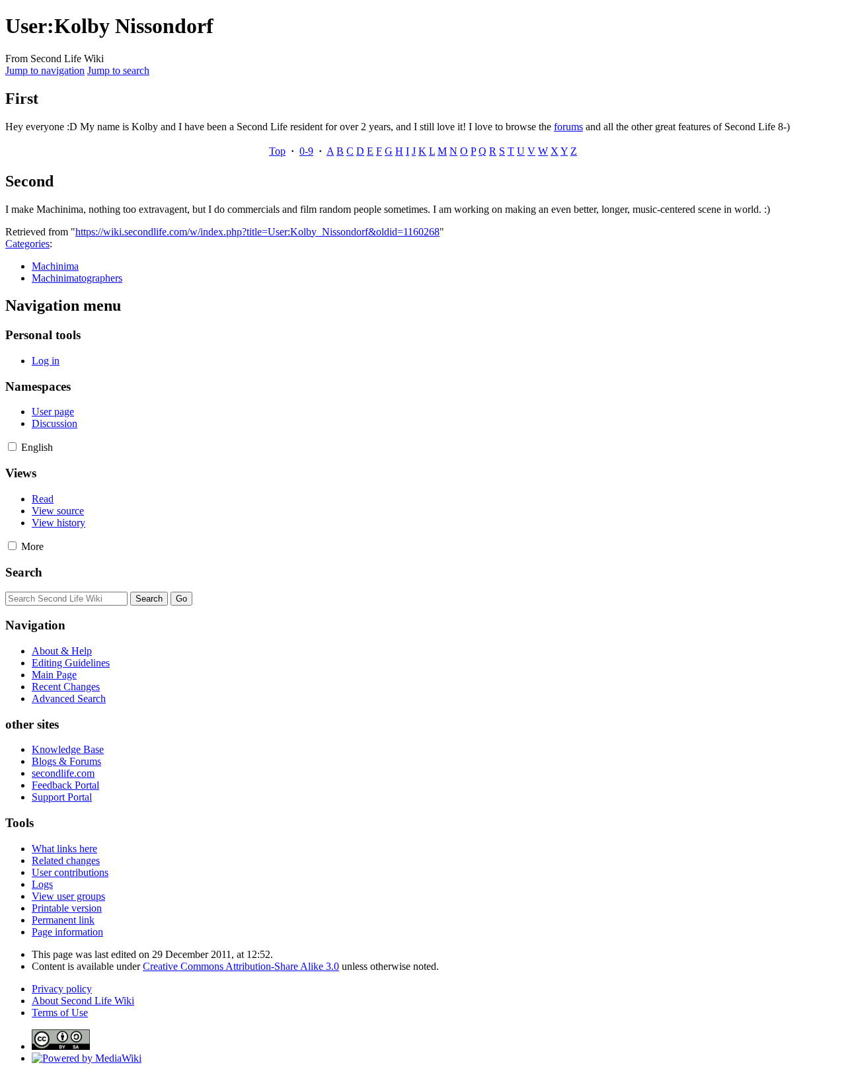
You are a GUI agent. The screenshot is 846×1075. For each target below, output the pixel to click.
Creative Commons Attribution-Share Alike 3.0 (241, 966)
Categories (27, 243)
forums (568, 126)
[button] (12, 446)
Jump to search (118, 70)
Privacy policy (62, 988)
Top (277, 151)
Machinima (55, 266)
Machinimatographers (77, 278)
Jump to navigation (45, 70)
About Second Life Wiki (83, 1000)
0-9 (306, 151)
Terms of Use (60, 1012)
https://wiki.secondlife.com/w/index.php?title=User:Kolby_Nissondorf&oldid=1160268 (257, 231)
